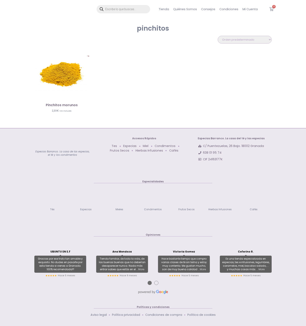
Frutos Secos (186, 209)
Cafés (253, 209)
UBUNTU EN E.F (60, 251)
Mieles (119, 209)
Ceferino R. (246, 251)
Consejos (208, 9)
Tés (52, 209)
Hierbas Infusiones (220, 209)
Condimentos (153, 209)
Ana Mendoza (122, 251)
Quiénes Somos (185, 9)
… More (140, 269)
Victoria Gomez (184, 251)
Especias (86, 209)
